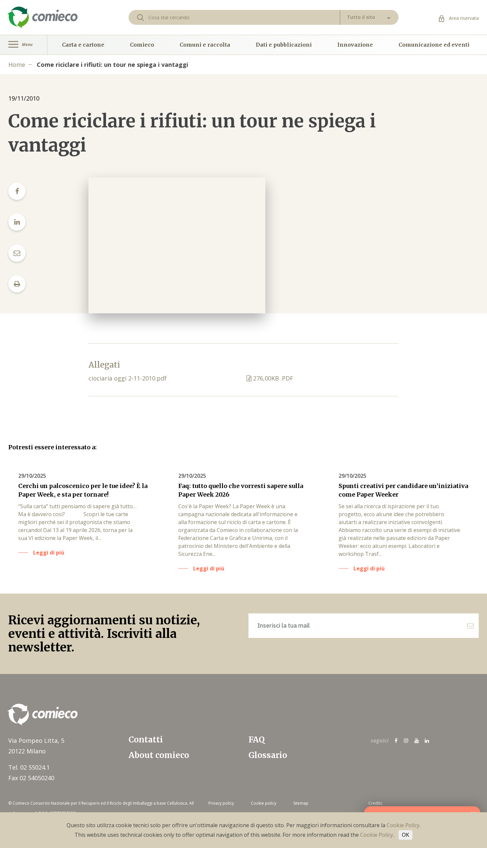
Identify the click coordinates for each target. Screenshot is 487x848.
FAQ (256, 740)
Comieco (142, 44)
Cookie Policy (403, 825)
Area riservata (463, 18)
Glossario (267, 755)
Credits (375, 803)
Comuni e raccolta (205, 44)
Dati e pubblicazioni (284, 44)
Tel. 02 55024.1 (29, 767)
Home (16, 64)
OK (405, 834)
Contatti (146, 740)
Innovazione (355, 44)
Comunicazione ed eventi (434, 44)
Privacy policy (221, 803)
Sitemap (300, 803)
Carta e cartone (83, 44)
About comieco (159, 755)
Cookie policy (263, 803)
